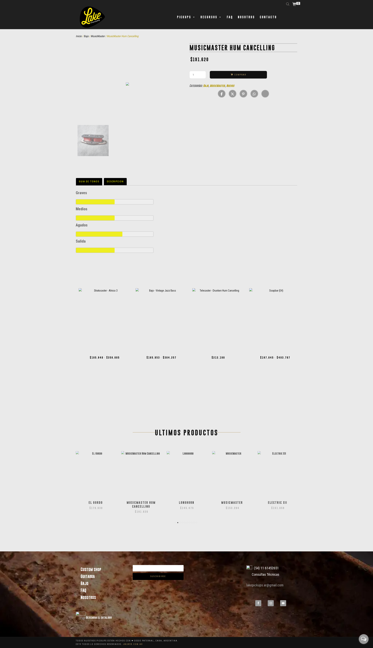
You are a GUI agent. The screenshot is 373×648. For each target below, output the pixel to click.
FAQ (230, 17)
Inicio (79, 36)
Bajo (86, 36)
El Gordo (96, 502)
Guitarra (88, 576)
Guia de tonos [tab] (89, 181)
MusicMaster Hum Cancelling (141, 504)
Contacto (268, 17)
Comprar (240, 74)
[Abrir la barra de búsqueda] (288, 4)
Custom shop (91, 569)
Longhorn (186, 502)
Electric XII (277, 502)
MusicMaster (98, 36)
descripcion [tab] (115, 181)
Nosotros (246, 17)
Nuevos (230, 85)
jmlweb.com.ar (133, 644)
